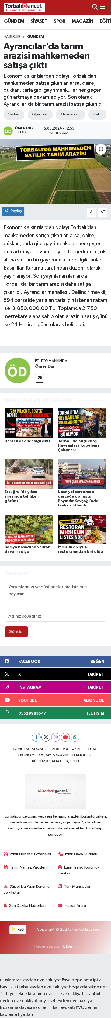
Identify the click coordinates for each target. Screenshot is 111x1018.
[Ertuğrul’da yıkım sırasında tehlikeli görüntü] (29, 474)
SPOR (59, 21)
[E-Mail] (39, 378)
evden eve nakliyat (65, 994)
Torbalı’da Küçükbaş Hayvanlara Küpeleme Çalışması (79, 445)
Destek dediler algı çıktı (27, 441)
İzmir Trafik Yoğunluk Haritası (79, 870)
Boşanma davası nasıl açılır (26, 1007)
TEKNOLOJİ (81, 755)
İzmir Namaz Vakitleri (29, 867)
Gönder (16, 631)
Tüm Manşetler (77, 886)
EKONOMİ (27, 755)
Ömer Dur (45, 366)
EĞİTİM (90, 749)
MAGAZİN (82, 21)
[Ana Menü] (102, 7)
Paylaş (16, 211)
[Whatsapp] (75, 737)
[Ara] (95, 7)
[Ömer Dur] (17, 370)
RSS (20, 929)
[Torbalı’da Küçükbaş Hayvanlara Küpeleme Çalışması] (82, 423)
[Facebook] (36, 737)
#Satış (96, 114)
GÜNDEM (14, 21)
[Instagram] (55, 737)
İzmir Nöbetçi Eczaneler (30, 854)
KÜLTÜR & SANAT (47, 761)
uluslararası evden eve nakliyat (30, 980)
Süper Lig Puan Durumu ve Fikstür (27, 889)
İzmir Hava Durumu (81, 854)
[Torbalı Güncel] (24, 7)
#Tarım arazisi (69, 114)
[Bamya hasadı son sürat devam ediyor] (29, 529)
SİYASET (38, 21)
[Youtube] (65, 737)
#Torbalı (13, 114)
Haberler (12, 37)
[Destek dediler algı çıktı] (29, 423)
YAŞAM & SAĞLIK (53, 755)
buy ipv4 (47, 1001)
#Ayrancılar (39, 114)
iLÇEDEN (72, 761)
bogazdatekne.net (88, 987)
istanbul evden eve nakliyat (40, 987)
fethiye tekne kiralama (22, 994)
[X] (45, 737)
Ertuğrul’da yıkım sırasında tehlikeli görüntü (22, 496)
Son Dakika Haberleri (27, 906)
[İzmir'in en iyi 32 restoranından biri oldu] (82, 529)
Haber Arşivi (75, 906)
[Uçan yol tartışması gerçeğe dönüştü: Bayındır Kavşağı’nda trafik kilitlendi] (82, 474)
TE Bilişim (69, 946)
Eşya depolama (77, 980)
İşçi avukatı (64, 1007)
